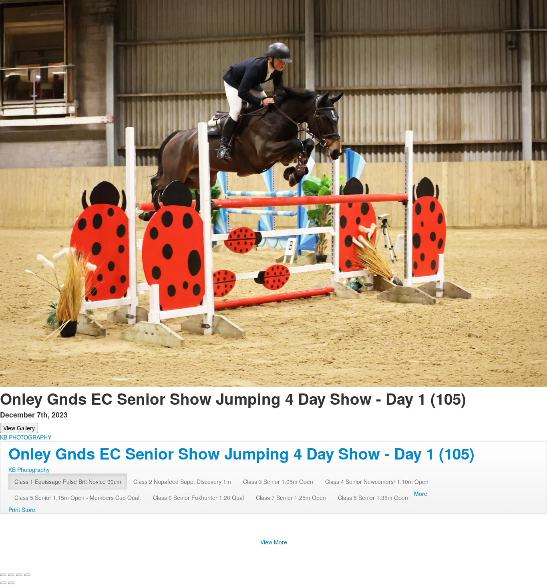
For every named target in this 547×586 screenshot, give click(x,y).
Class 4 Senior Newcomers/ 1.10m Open (376, 482)
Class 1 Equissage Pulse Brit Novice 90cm (67, 482)
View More (273, 542)
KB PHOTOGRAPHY (25, 437)
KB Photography (29, 470)
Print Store (21, 510)
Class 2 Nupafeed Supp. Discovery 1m (182, 482)
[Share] (11, 575)
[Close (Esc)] (3, 575)
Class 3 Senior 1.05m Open (278, 482)
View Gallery (19, 428)
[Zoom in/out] (27, 575)
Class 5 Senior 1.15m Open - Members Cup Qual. (77, 498)
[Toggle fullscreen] (19, 575)
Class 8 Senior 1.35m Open (373, 498)
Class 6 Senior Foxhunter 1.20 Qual (198, 498)
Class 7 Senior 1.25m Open (291, 498)
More (420, 494)
